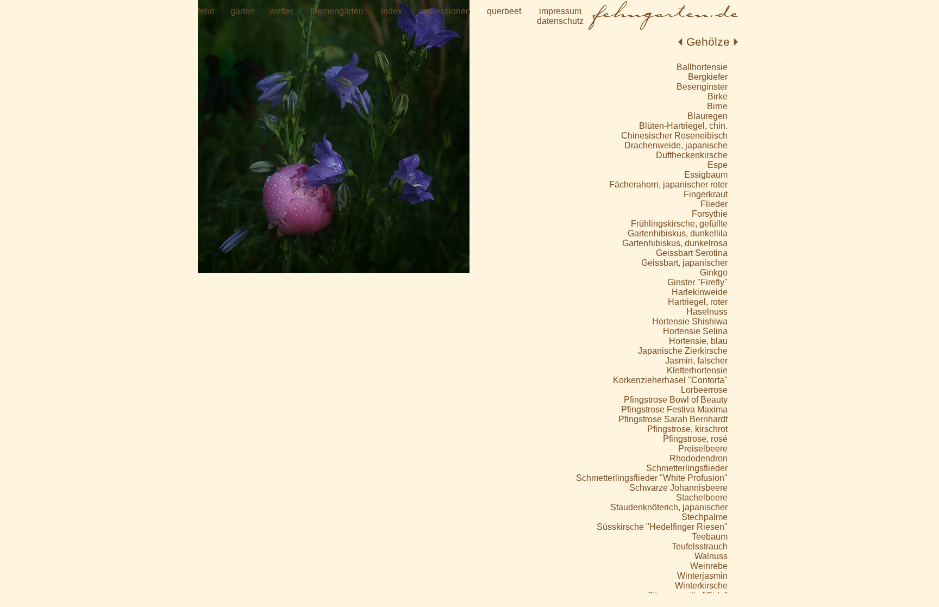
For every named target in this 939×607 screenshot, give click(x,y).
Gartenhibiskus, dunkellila (678, 233)
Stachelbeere (702, 497)
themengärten (337, 11)
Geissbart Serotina (692, 253)
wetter (281, 11)
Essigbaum (706, 174)
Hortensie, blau (698, 341)
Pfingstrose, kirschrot (687, 429)
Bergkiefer (708, 77)
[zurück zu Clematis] (680, 41)
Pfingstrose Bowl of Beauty (676, 399)
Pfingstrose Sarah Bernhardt (673, 419)
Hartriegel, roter (698, 301)
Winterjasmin (702, 575)
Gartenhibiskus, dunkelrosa (675, 243)
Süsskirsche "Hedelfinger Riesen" (662, 526)
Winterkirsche (701, 585)
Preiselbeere (703, 448)
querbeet (504, 11)
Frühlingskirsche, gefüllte (679, 223)
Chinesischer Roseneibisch (674, 135)
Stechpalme (704, 517)
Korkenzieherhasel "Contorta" (670, 380)
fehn (206, 11)
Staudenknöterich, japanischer (669, 507)
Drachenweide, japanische (676, 145)
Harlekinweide (700, 292)
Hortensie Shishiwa (690, 321)
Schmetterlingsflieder (687, 468)
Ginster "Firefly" (697, 282)
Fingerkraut (706, 194)
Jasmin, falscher (696, 360)
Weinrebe (709, 566)
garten (242, 11)
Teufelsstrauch (700, 546)
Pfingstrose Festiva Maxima (674, 409)
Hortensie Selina (695, 331)
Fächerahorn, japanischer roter (668, 184)
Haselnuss (707, 311)
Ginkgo (714, 272)
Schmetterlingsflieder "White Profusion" (652, 478)
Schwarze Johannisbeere (678, 487)
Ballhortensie (702, 67)
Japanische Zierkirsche (683, 350)
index (391, 11)
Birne (717, 106)
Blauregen (707, 116)
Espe (718, 165)
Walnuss (711, 556)
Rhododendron (698, 458)
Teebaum (710, 536)
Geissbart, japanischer (684, 262)
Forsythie (710, 213)
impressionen (444, 11)
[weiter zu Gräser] (735, 41)
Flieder (714, 204)
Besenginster (702, 86)
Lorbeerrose (704, 390)
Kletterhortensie (697, 370)
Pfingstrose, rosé (695, 438)
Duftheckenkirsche (692, 155)
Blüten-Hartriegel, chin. (683, 125)
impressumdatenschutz (560, 16)
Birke (718, 96)
